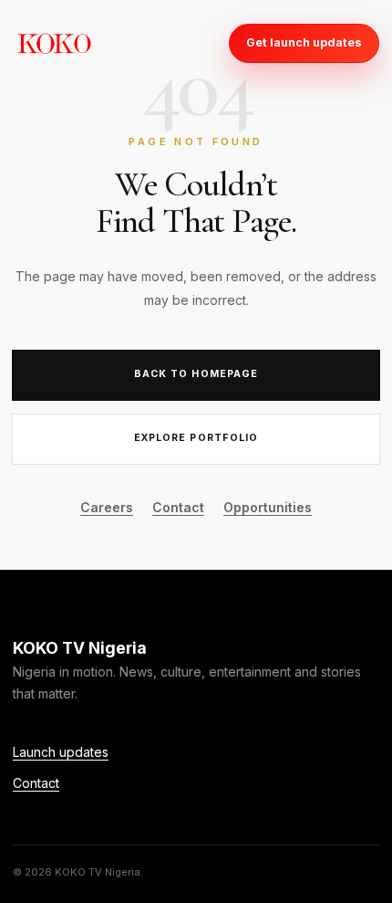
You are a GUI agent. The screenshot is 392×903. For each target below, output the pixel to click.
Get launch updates (304, 42)
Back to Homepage (196, 374)
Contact (178, 507)
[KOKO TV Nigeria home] (54, 42)
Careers (106, 507)
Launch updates (60, 752)
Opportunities (267, 507)
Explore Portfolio (196, 438)
